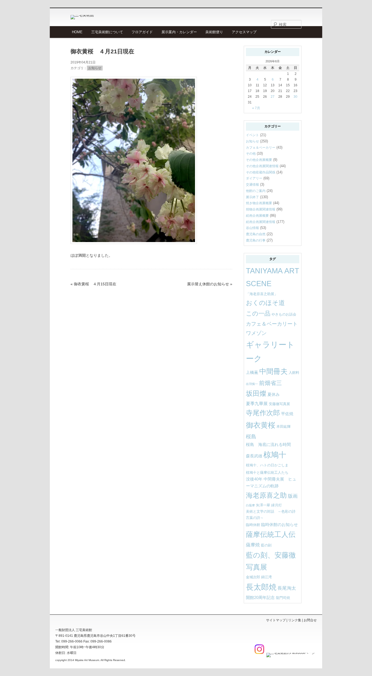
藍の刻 (266, 545)
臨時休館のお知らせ (279, 524)
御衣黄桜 (260, 425)
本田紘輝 (283, 426)
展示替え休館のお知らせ (208, 284)
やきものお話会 (284, 314)
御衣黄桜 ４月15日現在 (95, 284)
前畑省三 (270, 383)
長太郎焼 (261, 587)
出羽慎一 (252, 384)
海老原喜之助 (266, 495)
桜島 (251, 436)
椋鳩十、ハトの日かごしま (267, 465)
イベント (252, 135)
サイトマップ (276, 620)
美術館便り (214, 32)
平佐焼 (287, 414)
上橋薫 (252, 372)
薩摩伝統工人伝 (270, 534)
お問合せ (310, 620)
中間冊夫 (273, 371)
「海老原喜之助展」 (262, 294)
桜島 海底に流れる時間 (268, 444)
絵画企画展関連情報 (260, 222)
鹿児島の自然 (256, 234)
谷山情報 (252, 228)
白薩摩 (250, 505)
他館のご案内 (256, 191)
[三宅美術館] (108, 17)
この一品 (258, 313)
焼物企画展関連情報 (260, 209)
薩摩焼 (253, 544)
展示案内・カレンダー (179, 32)
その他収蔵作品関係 (260, 172)
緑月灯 (276, 505)
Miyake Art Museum (87, 660)
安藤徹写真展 (279, 404)
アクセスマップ (244, 32)
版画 (293, 496)
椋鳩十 (274, 455)
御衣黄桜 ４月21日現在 (102, 51)
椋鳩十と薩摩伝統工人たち (267, 472)
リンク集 (294, 620)
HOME (77, 32)
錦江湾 (266, 577)
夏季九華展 (257, 403)
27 (273, 97)
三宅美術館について (107, 32)
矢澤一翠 (263, 505)
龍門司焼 (283, 598)
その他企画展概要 (259, 160)
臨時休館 (253, 525)
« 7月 (256, 108)
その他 (251, 153)
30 (295, 97)
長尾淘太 (287, 588)
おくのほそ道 (265, 302)
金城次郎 (253, 577)
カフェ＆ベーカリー (260, 147)
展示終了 (252, 197)
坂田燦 (256, 393)
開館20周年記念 (260, 597)
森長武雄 (254, 456)
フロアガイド (142, 32)
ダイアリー (254, 178)
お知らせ (94, 68)
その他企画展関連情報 (262, 166)
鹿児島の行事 (256, 240)
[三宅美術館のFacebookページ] (290, 653)
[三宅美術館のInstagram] (258, 653)
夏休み (273, 394)
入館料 (294, 373)
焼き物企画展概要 (259, 203)
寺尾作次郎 (263, 413)
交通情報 (252, 184)
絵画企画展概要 (257, 216)
